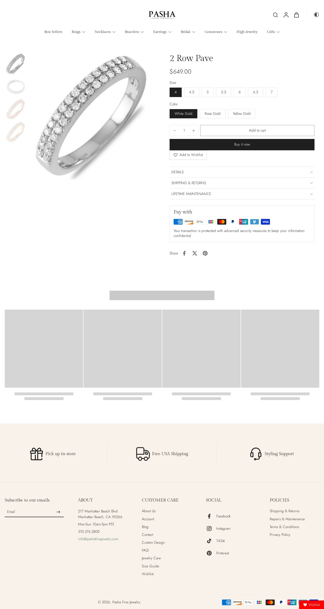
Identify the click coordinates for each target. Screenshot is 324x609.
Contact (147, 534)
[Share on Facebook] (184, 253)
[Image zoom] (91, 116)
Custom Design (153, 542)
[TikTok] (211, 541)
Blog (145, 527)
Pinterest (222, 553)
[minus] (174, 130)
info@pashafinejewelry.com (98, 539)
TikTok (220, 540)
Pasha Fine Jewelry (126, 602)
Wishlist (147, 574)
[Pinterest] (211, 553)
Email (11, 512)
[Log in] (286, 14)
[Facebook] (211, 516)
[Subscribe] (58, 512)
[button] (257, 130)
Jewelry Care (151, 558)
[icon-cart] (296, 14)
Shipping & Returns (284, 511)
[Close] (214, 285)
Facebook (223, 516)
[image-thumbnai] (15, 64)
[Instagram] (211, 528)
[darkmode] (313, 15)
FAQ (145, 550)
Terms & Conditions (284, 527)
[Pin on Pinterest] (205, 253)
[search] (275, 14)
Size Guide (150, 566)
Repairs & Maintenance (287, 519)
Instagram (223, 528)
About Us (149, 511)
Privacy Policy (280, 534)
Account (148, 519)
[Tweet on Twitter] (195, 253)
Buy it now (242, 144)
